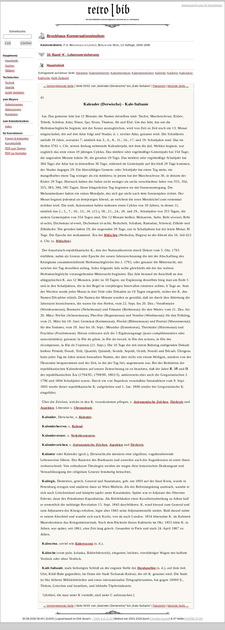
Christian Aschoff (160, 618)
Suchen (9, 65)
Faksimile (159, 86)
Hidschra (111, 235)
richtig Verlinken (14, 92)
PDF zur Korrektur (15, 153)
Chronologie (83, 408)
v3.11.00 (107, 618)
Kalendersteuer (120, 73)
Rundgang (11, 114)
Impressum (188, 5)
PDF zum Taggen (15, 148)
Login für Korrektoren (209, 5)
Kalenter (160, 73)
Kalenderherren (99, 73)
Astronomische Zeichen (151, 402)
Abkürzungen (13, 109)
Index (8, 126)
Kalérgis (172, 73)
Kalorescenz (84, 543)
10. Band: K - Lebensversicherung (73, 55)
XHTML (190, 618)
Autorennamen (14, 104)
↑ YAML (95, 618)
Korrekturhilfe (13, 143)
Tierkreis (176, 402)
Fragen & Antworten (17, 138)
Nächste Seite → (178, 86)
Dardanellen (146, 568)
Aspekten (47, 408)
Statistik (9, 87)
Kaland (77, 426)
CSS (200, 618)
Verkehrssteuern (83, 435)
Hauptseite (11, 60)
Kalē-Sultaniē (60, 78)
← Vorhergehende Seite (58, 86)
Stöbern (10, 70)
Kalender (82, 73)
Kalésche (44, 78)
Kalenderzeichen (143, 73)
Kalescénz (185, 73)
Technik (9, 82)
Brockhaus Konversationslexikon (75, 36)
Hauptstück (55, 65)
